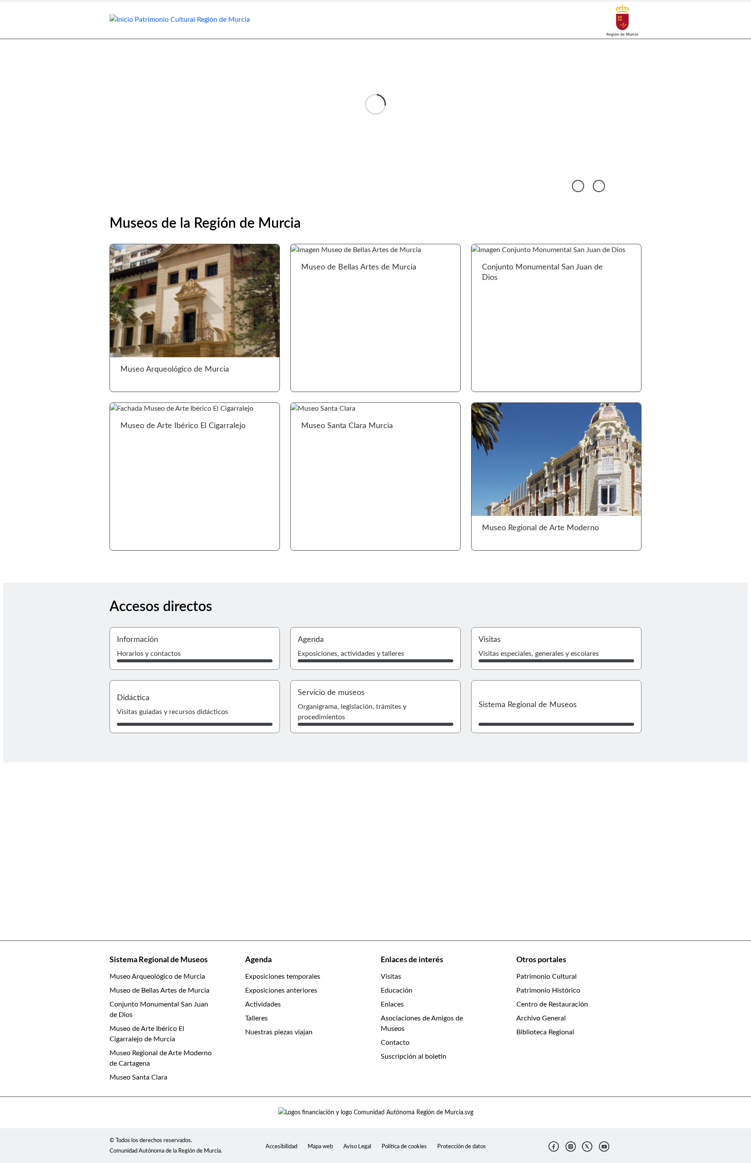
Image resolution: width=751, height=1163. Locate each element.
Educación (396, 990)
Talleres (256, 1018)
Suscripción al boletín (413, 1056)
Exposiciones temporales (282, 976)
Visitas (391, 976)
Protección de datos (461, 1146)
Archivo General (541, 1018)
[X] (587, 1146)
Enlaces (392, 1004)
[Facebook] (553, 1146)
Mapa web (320, 1146)
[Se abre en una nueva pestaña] (622, 20)
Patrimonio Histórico (548, 990)
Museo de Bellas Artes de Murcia (159, 990)
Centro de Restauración (552, 1004)
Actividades (263, 1004)
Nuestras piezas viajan (278, 1032)
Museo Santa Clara (138, 1077)
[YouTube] (604, 1146)
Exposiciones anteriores (281, 990)
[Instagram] (570, 1146)
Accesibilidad (281, 1146)
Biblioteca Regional (545, 1032)
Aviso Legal (357, 1146)
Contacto (395, 1042)
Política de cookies (404, 1146)
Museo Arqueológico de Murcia (157, 976)
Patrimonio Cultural (546, 976)
